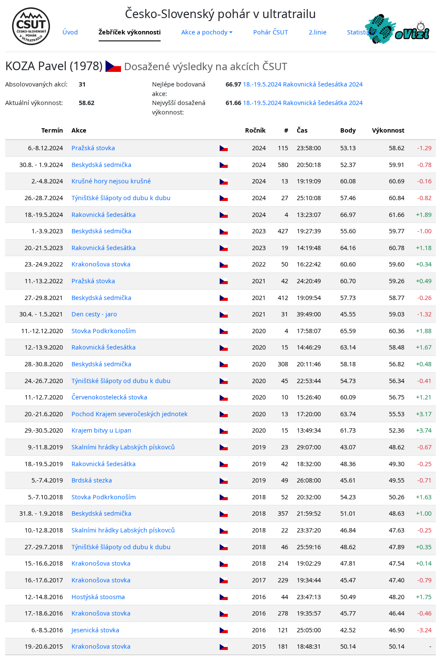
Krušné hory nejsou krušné (111, 181)
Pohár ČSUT (270, 32)
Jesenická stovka (95, 630)
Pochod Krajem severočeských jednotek (129, 414)
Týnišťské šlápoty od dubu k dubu (121, 198)
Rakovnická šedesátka (103, 214)
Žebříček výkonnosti (130, 32)
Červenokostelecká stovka (109, 397)
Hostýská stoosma (98, 597)
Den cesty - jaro (94, 314)
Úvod (70, 32)
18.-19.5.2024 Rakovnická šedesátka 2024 (303, 84)
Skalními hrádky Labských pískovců (123, 447)
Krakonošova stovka (100, 264)
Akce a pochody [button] (204, 32)
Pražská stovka (93, 148)
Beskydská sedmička (101, 165)
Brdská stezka (91, 480)
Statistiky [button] (360, 32)
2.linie (317, 32)
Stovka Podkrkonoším (103, 331)
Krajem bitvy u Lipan (101, 430)
